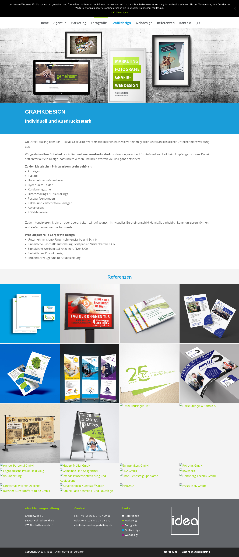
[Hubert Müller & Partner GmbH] (90, 313)
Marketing (78, 23)
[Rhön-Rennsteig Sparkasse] (149, 476)
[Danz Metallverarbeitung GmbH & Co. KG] (209, 313)
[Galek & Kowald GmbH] (30, 373)
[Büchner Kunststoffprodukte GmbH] (30, 490)
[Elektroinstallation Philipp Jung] (30, 313)
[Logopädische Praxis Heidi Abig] (30, 471)
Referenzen (166, 23)
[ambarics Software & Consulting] (90, 373)
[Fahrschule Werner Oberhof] (30, 485)
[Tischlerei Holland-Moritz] (149, 313)
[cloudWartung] (30, 476)
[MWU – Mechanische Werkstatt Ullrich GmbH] (209, 373)
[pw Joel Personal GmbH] (30, 465)
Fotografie (99, 23)
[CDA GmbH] (149, 471)
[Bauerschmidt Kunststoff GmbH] (90, 485)
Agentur (59, 23)
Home (44, 23)
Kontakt (185, 23)
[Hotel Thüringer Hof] (149, 406)
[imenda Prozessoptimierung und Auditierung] (90, 478)
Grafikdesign (121, 23)
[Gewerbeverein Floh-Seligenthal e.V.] (90, 433)
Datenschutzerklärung (195, 551)
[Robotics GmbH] (209, 465)
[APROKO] (149, 485)
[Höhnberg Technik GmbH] (209, 476)
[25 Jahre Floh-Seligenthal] (149, 373)
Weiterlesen (122, 12)
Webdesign (143, 23)
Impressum (170, 551)
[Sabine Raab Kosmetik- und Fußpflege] (90, 490)
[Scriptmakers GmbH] (149, 465)
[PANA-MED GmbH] (209, 485)
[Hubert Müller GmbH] (90, 465)
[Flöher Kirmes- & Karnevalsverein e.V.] (30, 433)
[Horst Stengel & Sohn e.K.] (209, 406)
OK (113, 12)
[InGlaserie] (209, 471)
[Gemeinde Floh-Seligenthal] (90, 471)
